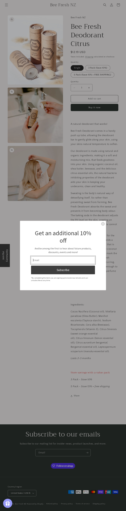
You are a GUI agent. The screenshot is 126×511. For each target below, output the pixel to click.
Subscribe (63, 270)
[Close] (103, 224)
